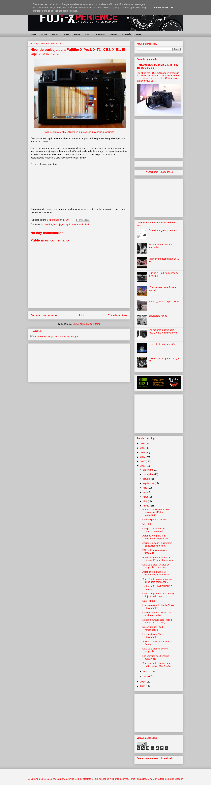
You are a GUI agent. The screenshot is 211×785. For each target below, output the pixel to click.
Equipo (88, 34)
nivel (86, 224)
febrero (147, 671)
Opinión (55, 34)
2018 (143, 452)
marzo (146, 505)
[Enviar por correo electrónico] (77, 220)
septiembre (149, 483)
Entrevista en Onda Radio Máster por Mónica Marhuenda (155, 512)
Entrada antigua (117, 315)
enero (146, 676)
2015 (143, 466)
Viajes (138, 34)
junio (145, 492)
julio (145, 488)
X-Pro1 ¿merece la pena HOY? (164, 301)
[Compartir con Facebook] (85, 220)
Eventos (113, 34)
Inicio (82, 315)
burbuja (57, 224)
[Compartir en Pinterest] (88, 220)
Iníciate (44, 34)
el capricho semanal (72, 224)
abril (145, 501)
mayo (146, 497)
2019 (143, 448)
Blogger (178, 779)
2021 (143, 443)
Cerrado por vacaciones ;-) (155, 519)
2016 (143, 461)
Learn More (161, 7)
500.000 (146, 524)
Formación (126, 34)
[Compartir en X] (82, 220)
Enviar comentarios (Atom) (86, 324)
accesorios (46, 224)
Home (33, 34)
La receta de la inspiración (162, 344)
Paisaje (77, 34)
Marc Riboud (148, 601)
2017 (143, 457)
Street (66, 34)
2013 (143, 686)
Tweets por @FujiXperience (158, 172)
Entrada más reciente (43, 315)
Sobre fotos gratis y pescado (163, 230)
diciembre (148, 470)
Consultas (100, 34)
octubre (147, 479)
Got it (175, 7)
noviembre (148, 474)
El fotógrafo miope (158, 316)
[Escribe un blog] (80, 220)
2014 (143, 681)
